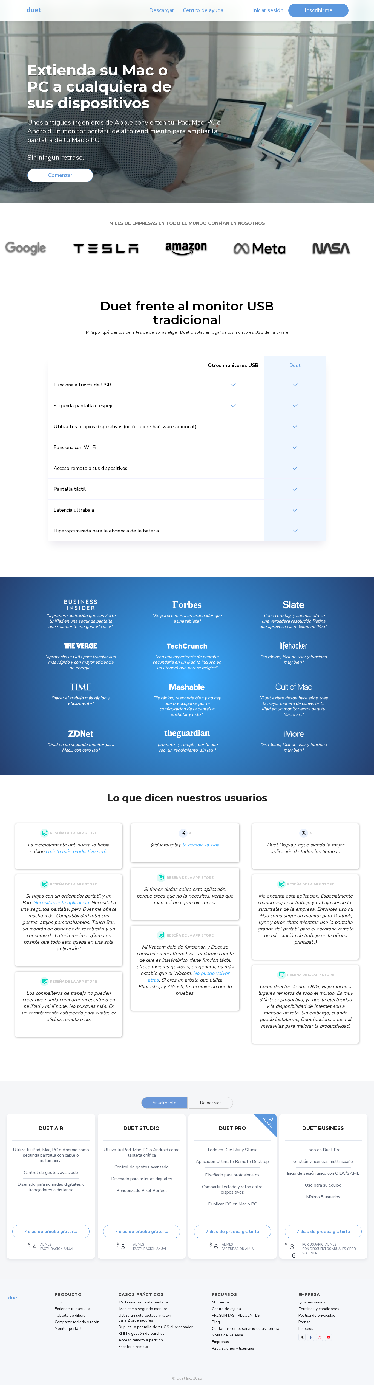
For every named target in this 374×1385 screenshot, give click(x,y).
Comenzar (60, 175)
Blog (216, 1322)
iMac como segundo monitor (143, 1309)
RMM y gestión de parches (142, 1333)
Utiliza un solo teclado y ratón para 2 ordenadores (145, 1318)
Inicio (59, 1302)
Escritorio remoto (133, 1346)
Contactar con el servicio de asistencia (245, 1328)
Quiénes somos (311, 1302)
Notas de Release (227, 1335)
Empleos (305, 1328)
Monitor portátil (68, 1328)
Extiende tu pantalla (72, 1309)
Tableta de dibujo (70, 1315)
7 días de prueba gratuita (50, 1232)
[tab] (164, 1103)
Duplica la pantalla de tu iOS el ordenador (156, 1327)
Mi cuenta (220, 1302)
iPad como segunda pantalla (143, 1302)
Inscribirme (318, 10)
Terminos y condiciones (318, 1309)
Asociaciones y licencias (233, 1348)
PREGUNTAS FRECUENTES (236, 1315)
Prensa (304, 1322)
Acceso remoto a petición (141, 1340)
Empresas (220, 1341)
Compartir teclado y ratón (77, 1322)
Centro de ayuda (203, 10)
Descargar (161, 10)
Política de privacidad (316, 1315)
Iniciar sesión (267, 10)
